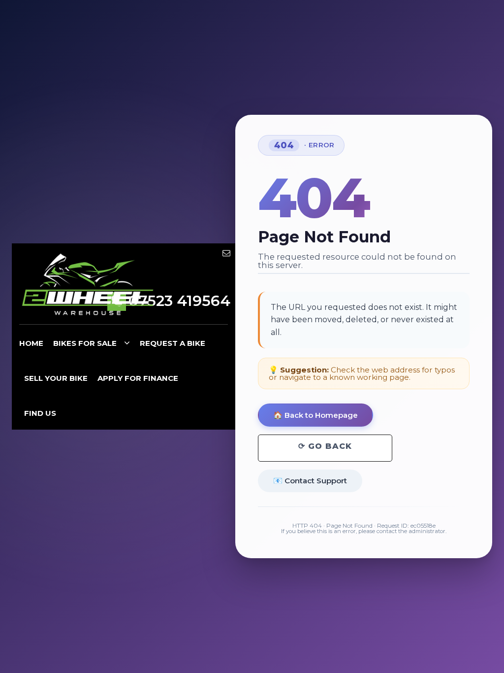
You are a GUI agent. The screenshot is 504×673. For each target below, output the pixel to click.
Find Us (40, 413)
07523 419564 (179, 301)
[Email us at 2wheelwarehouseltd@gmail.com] (226, 253)
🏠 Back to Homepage (315, 415)
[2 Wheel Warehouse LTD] (88, 285)
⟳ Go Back (325, 446)
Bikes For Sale (85, 343)
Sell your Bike (56, 378)
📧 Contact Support (310, 480)
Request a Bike (172, 343)
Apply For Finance (137, 378)
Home (31, 343)
